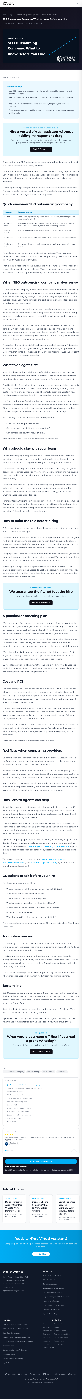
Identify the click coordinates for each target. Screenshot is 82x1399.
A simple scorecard (14, 1118)
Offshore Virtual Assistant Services (15, 1329)
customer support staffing (44, 862)
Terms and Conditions (62, 1334)
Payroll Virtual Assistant (51, 1310)
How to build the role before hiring (19, 1098)
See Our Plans (41, 1254)
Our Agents (58, 1324)
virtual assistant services (54, 859)
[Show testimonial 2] (7, 1150)
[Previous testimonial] (72, 1150)
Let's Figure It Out (40, 1052)
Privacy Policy (59, 1341)
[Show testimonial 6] (12, 1150)
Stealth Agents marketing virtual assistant (48, 846)
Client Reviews (48, 1347)
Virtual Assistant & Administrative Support (18, 1342)
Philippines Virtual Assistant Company (17, 1337)
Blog (10, 15)
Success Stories (60, 1331)
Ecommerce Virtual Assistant (53, 1305)
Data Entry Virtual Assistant (53, 1293)
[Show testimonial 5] (11, 1150)
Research (46, 1334)
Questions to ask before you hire (19, 1115)
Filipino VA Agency (9, 1354)
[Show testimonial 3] (8, 1150)
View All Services (49, 1280)
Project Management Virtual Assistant (57, 1297)
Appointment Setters (51, 1301)
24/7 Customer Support (51, 1314)
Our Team (46, 1344)
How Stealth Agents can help (18, 1111)
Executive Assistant (50, 1284)
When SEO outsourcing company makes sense (24, 1088)
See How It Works (40, 603)
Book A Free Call (40, 149)
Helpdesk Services (9, 1346)
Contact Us (58, 1344)
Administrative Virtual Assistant (54, 1288)
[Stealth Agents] (8, 3)
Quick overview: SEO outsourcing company (23, 1085)
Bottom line (11, 1122)
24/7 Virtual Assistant (10, 1363)
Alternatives (47, 1331)
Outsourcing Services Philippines (15, 1350)
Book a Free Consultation (40, 1161)
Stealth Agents (13, 1271)
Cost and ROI (12, 1105)
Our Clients (58, 1327)
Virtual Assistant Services (52, 1276)
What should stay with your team (19, 1095)
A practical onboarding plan (17, 1102)
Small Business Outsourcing (13, 1359)
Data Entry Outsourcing (11, 1333)
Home (5, 15)
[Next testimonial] (75, 1150)
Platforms (46, 1327)
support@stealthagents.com (13, 1291)
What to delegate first (15, 1092)
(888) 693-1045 (8, 1287)
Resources (47, 1338)
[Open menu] (77, 3)
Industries (46, 1341)
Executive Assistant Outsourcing (15, 1325)
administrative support (14, 862)
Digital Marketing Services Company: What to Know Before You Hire (67, 1208)
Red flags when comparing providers (20, 1108)
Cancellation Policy (61, 1338)
